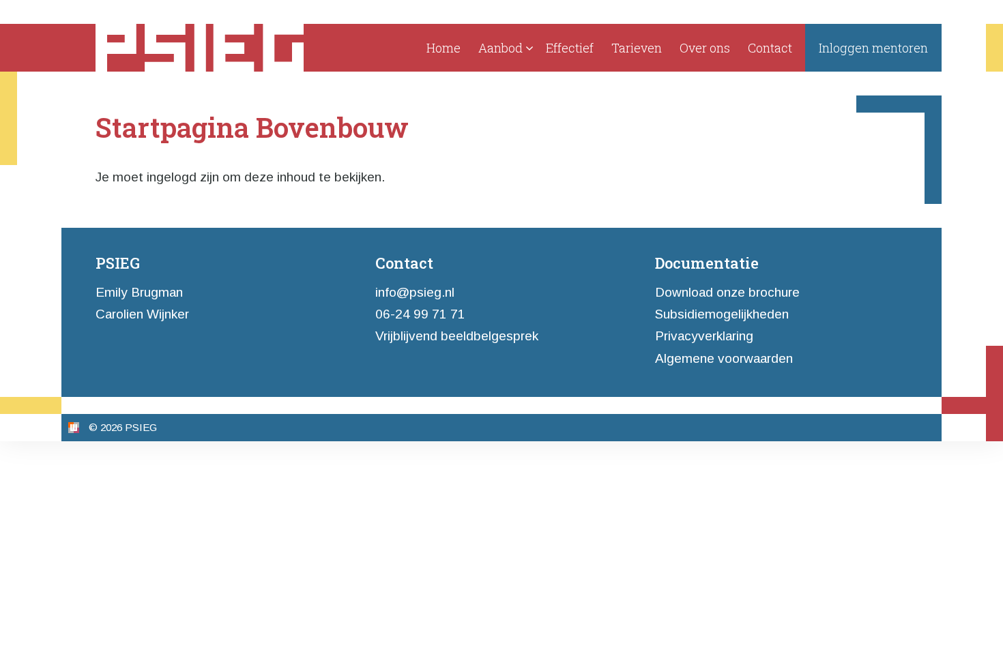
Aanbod (500, 48)
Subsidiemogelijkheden (722, 314)
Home (443, 48)
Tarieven (636, 48)
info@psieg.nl (414, 292)
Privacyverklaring (704, 336)
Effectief (570, 48)
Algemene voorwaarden (724, 358)
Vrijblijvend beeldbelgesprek (456, 336)
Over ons (705, 48)
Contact (770, 48)
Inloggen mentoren (873, 48)
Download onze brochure (727, 292)
